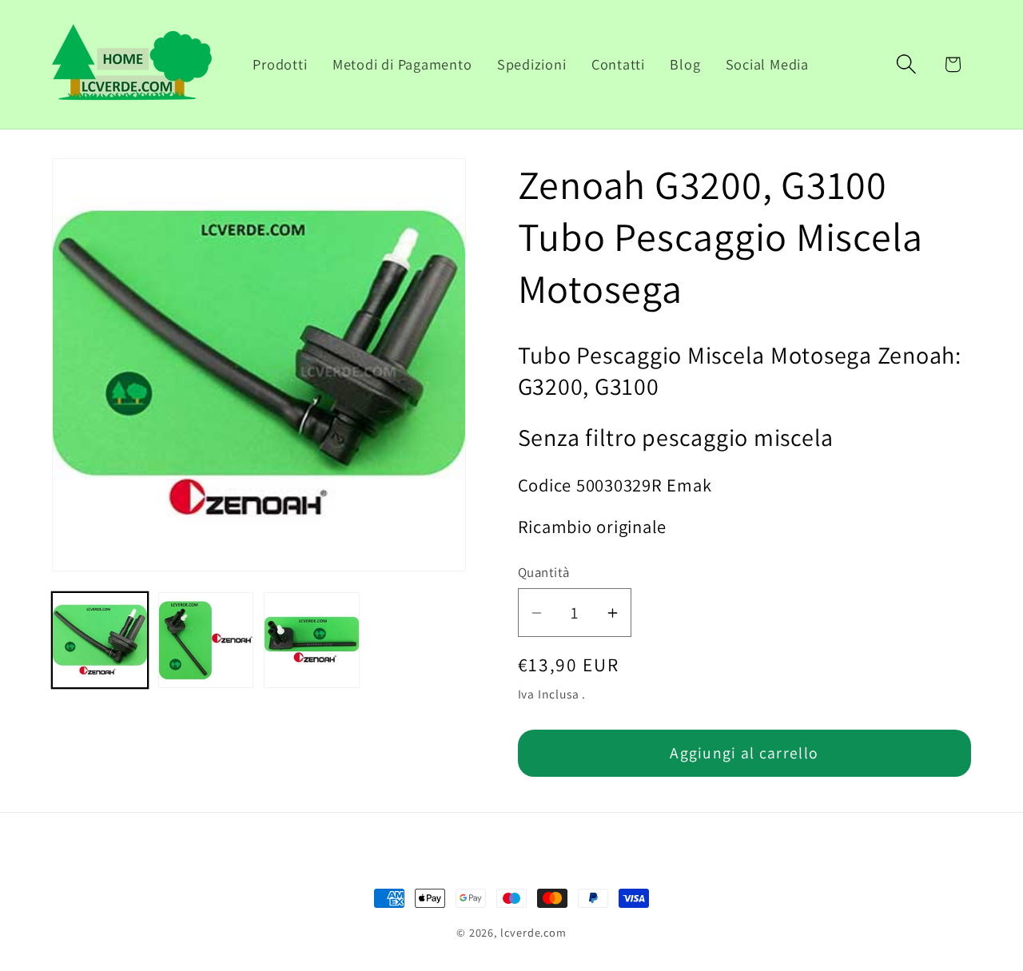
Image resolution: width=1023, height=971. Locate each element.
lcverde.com (533, 932)
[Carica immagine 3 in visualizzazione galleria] (312, 640)
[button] (906, 64)
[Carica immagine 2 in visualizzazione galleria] (206, 640)
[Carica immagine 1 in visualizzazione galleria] (100, 640)
